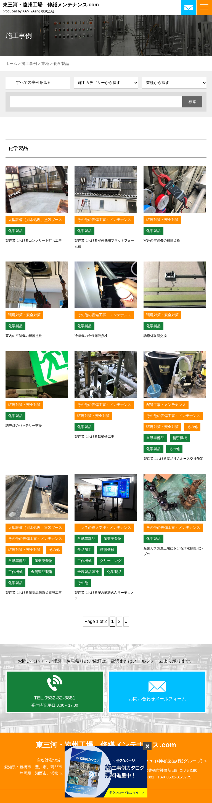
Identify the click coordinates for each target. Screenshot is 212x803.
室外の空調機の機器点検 (162, 240)
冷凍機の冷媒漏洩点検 (91, 336)
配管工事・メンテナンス (166, 405)
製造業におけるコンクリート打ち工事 (34, 240)
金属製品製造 (41, 572)
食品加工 (84, 550)
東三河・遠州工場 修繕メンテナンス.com (51, 4)
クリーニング (110, 561)
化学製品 (15, 231)
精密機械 (180, 438)
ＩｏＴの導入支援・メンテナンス (104, 527)
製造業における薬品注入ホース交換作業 (173, 459)
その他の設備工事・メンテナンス (104, 220)
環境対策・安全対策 (162, 220)
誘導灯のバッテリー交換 (24, 425)
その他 (192, 427)
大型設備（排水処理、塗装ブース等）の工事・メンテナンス (35, 221)
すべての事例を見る (33, 82)
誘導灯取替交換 (155, 336)
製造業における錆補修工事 (94, 437)
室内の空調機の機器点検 (24, 336)
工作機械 (15, 572)
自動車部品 (155, 438)
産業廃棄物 (43, 561)
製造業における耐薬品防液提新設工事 (34, 593)
